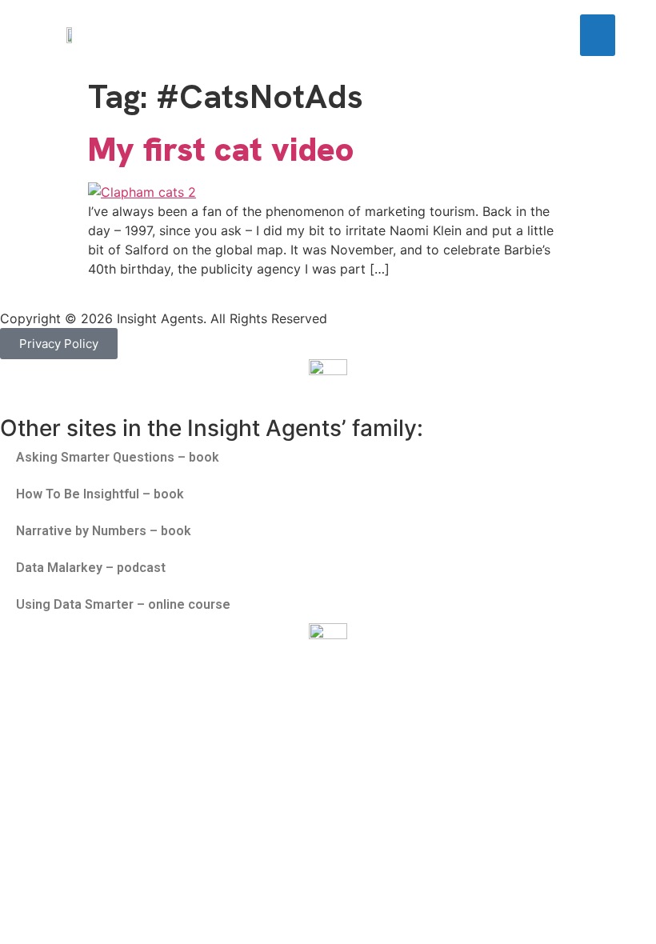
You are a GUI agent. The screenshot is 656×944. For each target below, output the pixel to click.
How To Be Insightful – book (100, 494)
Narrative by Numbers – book (103, 530)
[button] (598, 35)
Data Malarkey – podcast (91, 567)
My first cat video (221, 149)
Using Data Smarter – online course (123, 604)
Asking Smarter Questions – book (117, 457)
